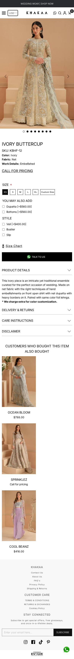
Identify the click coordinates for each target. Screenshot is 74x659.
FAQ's (37, 580)
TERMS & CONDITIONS (37, 600)
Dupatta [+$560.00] (19, 206)
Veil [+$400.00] (16, 224)
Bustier (10, 229)
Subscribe (62, 632)
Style (7, 218)
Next (68, 76)
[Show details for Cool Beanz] (19, 516)
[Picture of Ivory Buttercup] (37, 73)
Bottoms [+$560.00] (19, 211)
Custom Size (47, 192)
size (5, 185)
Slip (8, 234)
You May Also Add (17, 201)
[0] (69, 13)
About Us (37, 576)
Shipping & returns (37, 588)
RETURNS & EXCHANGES (37, 604)
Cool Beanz (19, 546)
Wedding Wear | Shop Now (37, 3)
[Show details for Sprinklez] (19, 449)
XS (5, 192)
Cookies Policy (37, 608)
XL (35, 192)
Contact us (37, 572)
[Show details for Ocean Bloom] (19, 382)
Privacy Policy (37, 584)
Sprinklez (19, 479)
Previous (5, 76)
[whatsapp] (66, 649)
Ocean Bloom (19, 412)
